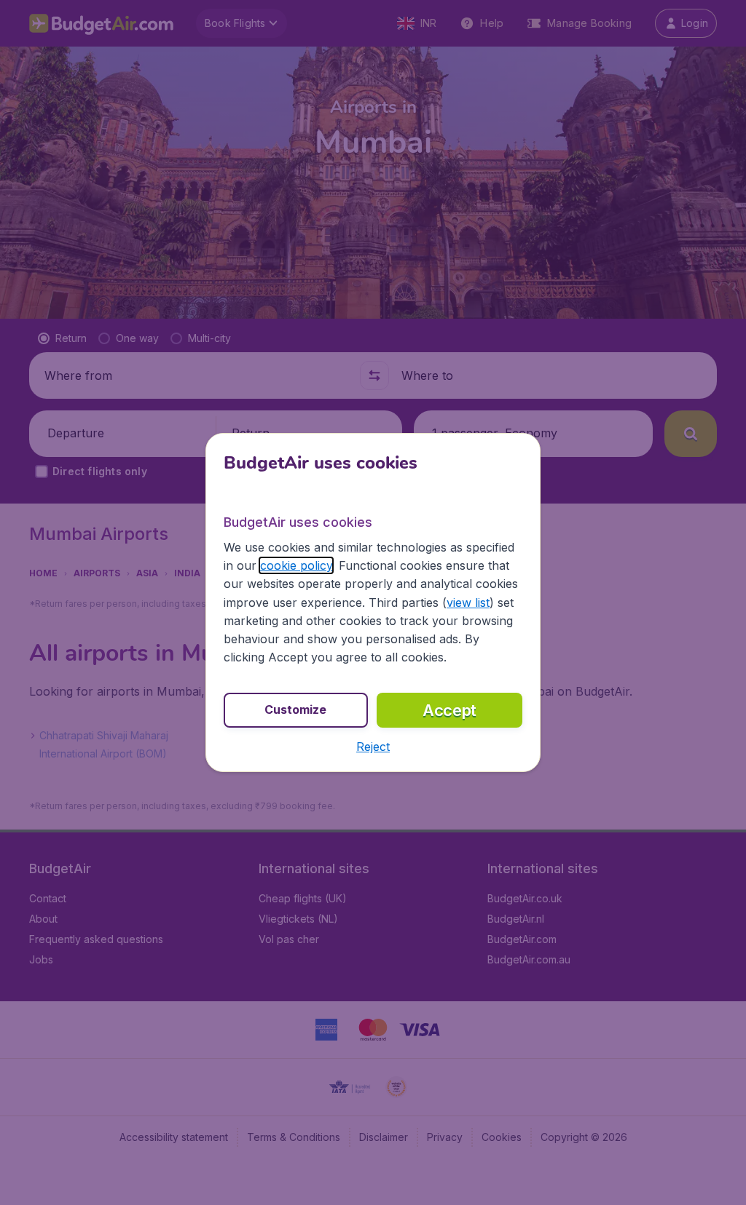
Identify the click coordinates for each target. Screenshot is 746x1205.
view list (468, 602)
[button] (373, 746)
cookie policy (296, 565)
